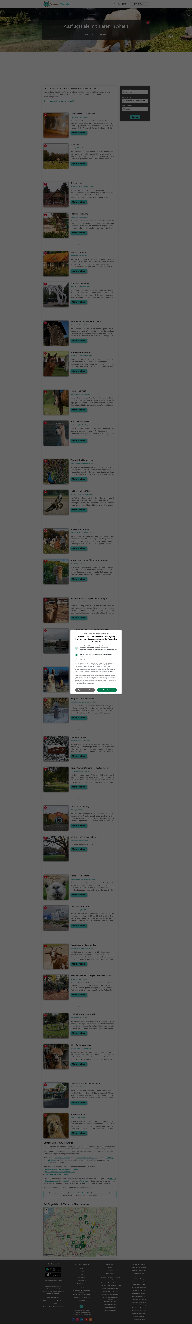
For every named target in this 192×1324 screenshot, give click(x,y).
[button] (96, 659)
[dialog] (96, 662)
